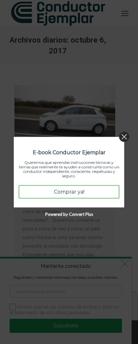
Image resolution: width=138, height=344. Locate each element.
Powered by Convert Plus (69, 214)
